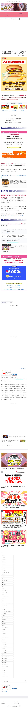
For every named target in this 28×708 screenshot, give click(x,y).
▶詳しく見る (9, 232)
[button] (25, 681)
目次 (12, 115)
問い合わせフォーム (19, 379)
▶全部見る (20, 103)
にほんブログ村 (4, 691)
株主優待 (22, 110)
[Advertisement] (14, 34)
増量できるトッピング (10, 120)
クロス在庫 (16, 703)
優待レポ (4, 302)
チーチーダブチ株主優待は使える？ (13, 118)
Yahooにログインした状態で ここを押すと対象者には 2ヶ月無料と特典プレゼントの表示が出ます (14, 287)
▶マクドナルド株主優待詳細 (12, 242)
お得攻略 (3, 703)
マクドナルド (10, 302)
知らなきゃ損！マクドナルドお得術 (13, 122)
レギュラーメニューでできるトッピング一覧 (12, 215)
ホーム (2, 701)
